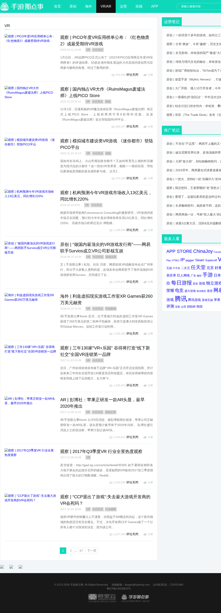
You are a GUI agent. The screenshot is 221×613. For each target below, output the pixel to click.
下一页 (91, 550)
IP (182, 259)
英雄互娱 (207, 300)
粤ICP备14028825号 (119, 588)
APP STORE (179, 251)
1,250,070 (119, 281)
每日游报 (181, 283)
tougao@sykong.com (137, 584)
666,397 (120, 126)
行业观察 (111, 509)
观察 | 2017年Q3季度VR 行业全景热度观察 (101, 451)
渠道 (195, 283)
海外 (88, 6)
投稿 (139, 6)
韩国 (199, 306)
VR (88, 49)
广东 (193, 275)
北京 (210, 268)
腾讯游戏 (194, 300)
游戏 (202, 283)
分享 (150, 74)
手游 (207, 275)
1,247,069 (119, 534)
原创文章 (111, 256)
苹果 (217, 300)
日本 (217, 275)
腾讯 (181, 298)
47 (81, 550)
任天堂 (198, 267)
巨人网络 (183, 275)
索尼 (210, 290)
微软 (199, 275)
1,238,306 (119, 230)
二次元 (185, 268)
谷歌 (177, 306)
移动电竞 (201, 291)
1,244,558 (119, 482)
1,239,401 (119, 385)
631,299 (120, 74)
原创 (72, 6)
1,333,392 (119, 333)
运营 (123, 6)
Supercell (211, 260)
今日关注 (98, 49)
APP (154, 6)
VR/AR (106, 6)
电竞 (179, 290)
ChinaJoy (203, 251)
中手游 (176, 268)
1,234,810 (119, 437)
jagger (190, 260)
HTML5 (176, 260)
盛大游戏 (190, 290)
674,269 (120, 178)
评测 (170, 306)
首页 (57, 6)
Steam (199, 260)
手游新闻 (111, 308)
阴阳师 (191, 306)
